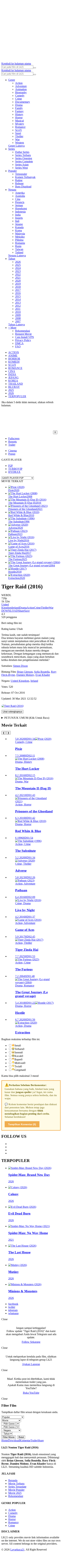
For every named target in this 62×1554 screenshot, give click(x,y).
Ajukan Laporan (31, 1364)
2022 (18, 274)
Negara (12, 189)
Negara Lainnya (17, 255)
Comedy (19, 95)
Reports (12, 441)
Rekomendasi (22, 330)
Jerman (19, 205)
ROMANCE (15, 368)
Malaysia (20, 233)
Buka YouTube (31, 1392)
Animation (21, 89)
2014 (18, 299)
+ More (12, 327)
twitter (11, 1307)
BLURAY (14, 386)
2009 (18, 315)
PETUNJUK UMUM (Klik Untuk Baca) (26, 717)
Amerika (20, 192)
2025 (18, 264)
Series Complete (24, 161)
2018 (18, 286)
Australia (20, 195)
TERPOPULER (17, 396)
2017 (18, 290)
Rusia (18, 246)
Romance (20, 126)
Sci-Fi (18, 130)
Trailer (11, 444)
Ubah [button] (20, 628)
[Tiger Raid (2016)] (12, 705)
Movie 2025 (15, 1492)
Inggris (19, 217)
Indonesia (20, 211)
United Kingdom (6, 606)
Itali (17, 221)
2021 (18, 277)
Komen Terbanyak (25, 177)
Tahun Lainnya (16, 324)
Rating (18, 180)
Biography (21, 92)
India (18, 214)
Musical (19, 120)
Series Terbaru (23, 155)
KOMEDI (13, 361)
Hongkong (21, 208)
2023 (18, 271)
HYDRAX (14, 471)
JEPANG (13, 377)
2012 (18, 305)
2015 (18, 296)
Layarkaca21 (17, 1549)
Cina (17, 199)
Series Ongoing (23, 158)
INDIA (12, 374)
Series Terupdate (17, 1486)
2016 (18, 293)
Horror (19, 117)
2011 (17, 308)
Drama (19, 104)
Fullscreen (13, 438)
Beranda (12, 1480)
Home (4, 1440)
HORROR (14, 358)
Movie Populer (16, 1489)
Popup (11, 453)
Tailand (19, 252)
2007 (18, 321)
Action (19, 83)
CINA (11, 371)
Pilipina (19, 239)
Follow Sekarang (31, 1341)
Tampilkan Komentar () (22, 1124)
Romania (20, 242)
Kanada (19, 227)
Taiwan (19, 249)
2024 (18, 268)
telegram (13, 1310)
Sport (18, 133)
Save (27, 610)
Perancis (19, 202)
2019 (18, 283)
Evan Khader (42, 674)
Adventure (21, 86)
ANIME (12, 355)
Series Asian (22, 164)
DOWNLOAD (9, 610)
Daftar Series (22, 152)
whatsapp (13, 1313)
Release (19, 183)
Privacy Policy (23, 340)
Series (11, 148)
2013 (18, 302)
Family (19, 108)
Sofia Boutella (42, 671)
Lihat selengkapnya (12, 711)
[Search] (34, 67)
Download (14, 1440)
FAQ (18, 346)
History (19, 114)
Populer (12, 170)
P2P (10, 465)
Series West (21, 167)
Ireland (15, 607)
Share (21, 610)
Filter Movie (8, 1437)
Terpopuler (21, 173)
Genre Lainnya (16, 145)
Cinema (12, 450)
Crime (18, 98)
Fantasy (19, 111)
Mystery (19, 123)
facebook (13, 1303)
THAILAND (15, 383)
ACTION (13, 352)
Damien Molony (25, 674)
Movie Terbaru (16, 1483)
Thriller (19, 136)
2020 (18, 280)
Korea (18, 230)
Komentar (25, 1440)
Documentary (22, 101)
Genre (11, 79)
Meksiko (20, 236)
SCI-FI (12, 364)
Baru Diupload (23, 186)
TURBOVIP (15, 468)
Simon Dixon (20, 665)
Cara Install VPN (24, 337)
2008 (18, 318)
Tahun (11, 258)
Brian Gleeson (25, 671)
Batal (21, 1437)
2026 (18, 261)
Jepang (19, 224)
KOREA (13, 380)
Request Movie (23, 333)
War (17, 139)
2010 (18, 311)
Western (19, 142)
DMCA (19, 343)
